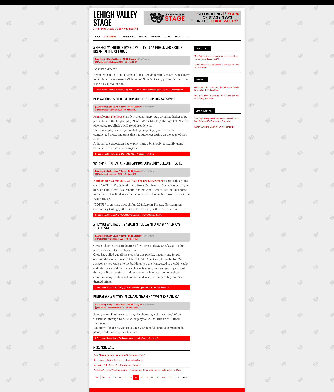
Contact (167, 37)
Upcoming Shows (127, 37)
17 (152, 377)
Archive (179, 37)
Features (143, 37)
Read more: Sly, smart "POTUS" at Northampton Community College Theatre (129, 215)
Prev (104, 377)
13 (131, 377)
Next (164, 377)
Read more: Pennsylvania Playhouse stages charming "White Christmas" (127, 338)
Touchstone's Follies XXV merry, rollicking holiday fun (118, 360)
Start (97, 377)
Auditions (155, 37)
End (170, 377)
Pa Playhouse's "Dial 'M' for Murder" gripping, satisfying (134, 99)
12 (125, 377)
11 (120, 377)
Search (189, 37)
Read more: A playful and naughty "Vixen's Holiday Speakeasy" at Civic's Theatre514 (132, 287)
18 (157, 377)
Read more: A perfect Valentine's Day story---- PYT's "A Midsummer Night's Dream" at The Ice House (139, 89)
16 (147, 377)
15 (141, 377)
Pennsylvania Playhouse (108, 116)
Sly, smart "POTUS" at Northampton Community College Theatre (137, 163)
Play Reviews (110, 37)
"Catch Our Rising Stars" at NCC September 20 (214, 127)
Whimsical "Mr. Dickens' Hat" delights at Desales (117, 365)
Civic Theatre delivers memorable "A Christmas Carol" (119, 355)
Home (97, 37)
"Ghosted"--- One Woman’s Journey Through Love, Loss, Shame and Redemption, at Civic (137, 370)
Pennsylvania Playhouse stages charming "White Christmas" (136, 297)
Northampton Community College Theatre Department (128, 180)
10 (115, 377)
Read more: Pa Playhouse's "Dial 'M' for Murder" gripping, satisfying (125, 154)
